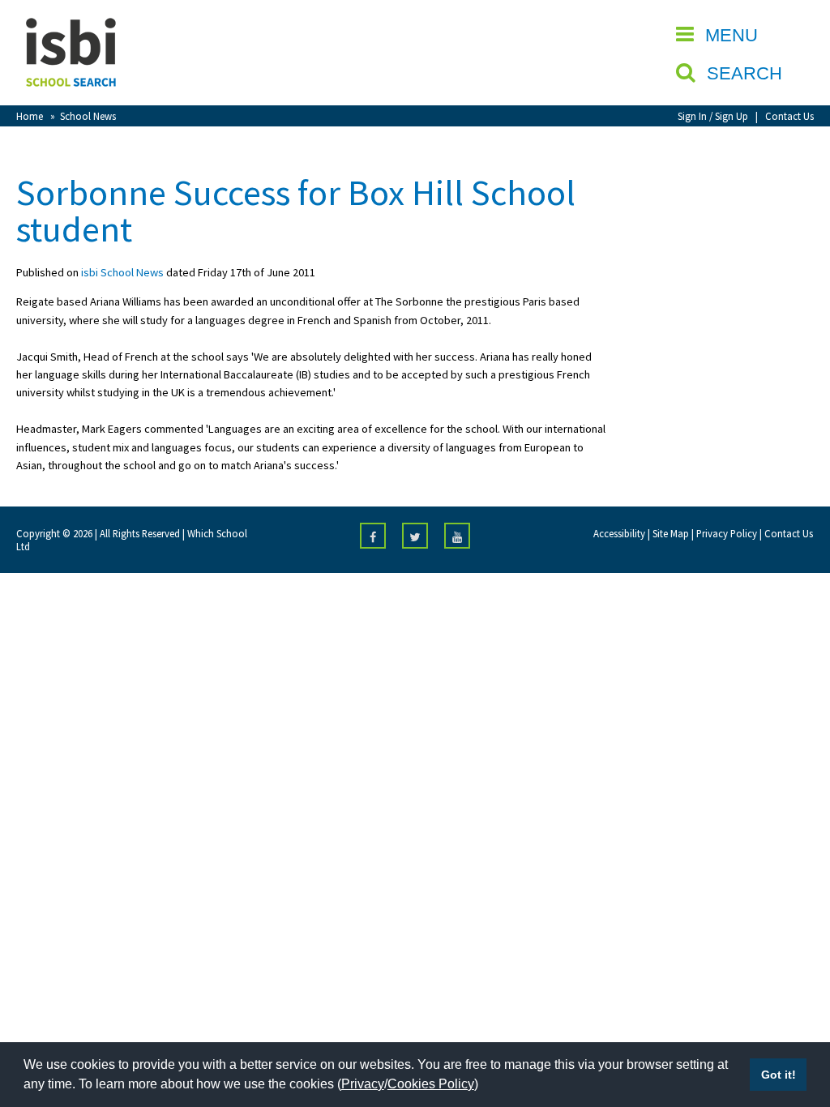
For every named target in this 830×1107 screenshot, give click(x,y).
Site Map (670, 533)
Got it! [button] (778, 1074)
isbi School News (122, 272)
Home (29, 115)
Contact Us (789, 115)
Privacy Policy (726, 533)
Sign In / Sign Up (713, 115)
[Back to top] (793, 1018)
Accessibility (619, 533)
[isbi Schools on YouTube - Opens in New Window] (457, 536)
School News (88, 115)
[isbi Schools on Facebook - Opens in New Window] (373, 536)
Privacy (362, 1084)
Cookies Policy (430, 1084)
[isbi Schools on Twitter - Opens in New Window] (415, 536)
